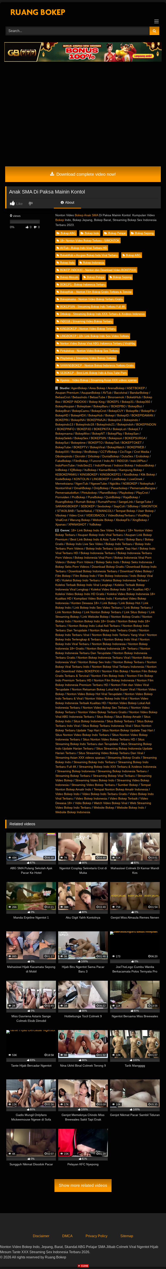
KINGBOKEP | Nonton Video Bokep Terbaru (87, 328)
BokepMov (82, 433)
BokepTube (63, 447)
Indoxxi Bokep (123, 465)
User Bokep (146, 511)
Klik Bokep (148, 474)
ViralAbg (143, 515)
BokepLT (134, 429)
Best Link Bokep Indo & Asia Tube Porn (97, 539)
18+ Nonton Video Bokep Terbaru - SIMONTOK (89, 240)
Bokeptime (78, 442)
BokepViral (97, 447)
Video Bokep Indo (67, 794)
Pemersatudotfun (67, 492)
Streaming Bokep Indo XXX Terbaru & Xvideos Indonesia (117, 766)
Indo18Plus (138, 461)
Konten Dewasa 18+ (85, 603)
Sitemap (126, 1236)
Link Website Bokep (95, 616)
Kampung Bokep (130, 470)
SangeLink (125, 501)
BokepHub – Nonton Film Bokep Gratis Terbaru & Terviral (96, 291)
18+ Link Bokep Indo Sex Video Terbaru (98, 530)
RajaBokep (130, 497)
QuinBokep (113, 497)
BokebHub (134, 397)
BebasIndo (79, 397)
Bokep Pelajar (117, 233)
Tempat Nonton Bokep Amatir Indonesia (121, 789)
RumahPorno (107, 501)
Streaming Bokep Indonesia (76, 771)
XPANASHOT (77, 524)
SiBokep (133, 506)
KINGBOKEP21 (110, 474)
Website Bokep (103, 520)
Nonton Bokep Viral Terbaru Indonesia (118, 666)
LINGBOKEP (100, 479)
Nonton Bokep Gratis (125, 616)
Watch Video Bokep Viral (110, 803)
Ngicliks (115, 483)
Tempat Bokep (125, 511)
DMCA (67, 1236)
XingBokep (139, 520)
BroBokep (91, 451)
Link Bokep (109, 603)
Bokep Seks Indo (107, 562)
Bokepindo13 (64, 424)
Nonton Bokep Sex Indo (94, 662)
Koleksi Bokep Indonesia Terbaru (124, 580)
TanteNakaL (84, 511)
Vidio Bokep (83, 803)
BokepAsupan (64, 406)
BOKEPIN (62, 420)
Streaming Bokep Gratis (123, 757)
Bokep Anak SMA (86, 215)
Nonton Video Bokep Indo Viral (106, 698)
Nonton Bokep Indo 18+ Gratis (94, 621)
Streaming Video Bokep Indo (94, 780)
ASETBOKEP (136, 388)
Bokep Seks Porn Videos (72, 566)
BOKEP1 (113, 401)
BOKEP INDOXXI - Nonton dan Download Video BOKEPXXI (98, 270)
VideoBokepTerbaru (121, 515)
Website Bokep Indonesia (72, 812)
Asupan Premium (67, 392)
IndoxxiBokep (145, 465)
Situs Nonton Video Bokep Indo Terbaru (82, 735)
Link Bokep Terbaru (137, 607)
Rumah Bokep (85, 501)
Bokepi (110, 415)
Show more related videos (83, 1185)
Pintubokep (89, 492)
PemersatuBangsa (142, 488)
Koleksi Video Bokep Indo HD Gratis (79, 594)
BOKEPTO (95, 442)
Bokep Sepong (144, 233)
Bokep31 (128, 401)
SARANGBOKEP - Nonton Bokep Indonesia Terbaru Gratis (97, 365)
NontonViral (63, 488)
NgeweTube (99, 483)
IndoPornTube (65, 465)
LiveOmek (135, 479)
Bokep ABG (68, 233)
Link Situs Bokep (135, 612)
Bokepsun (115, 438)
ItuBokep (90, 470)
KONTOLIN (81, 479)
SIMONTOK (149, 506)
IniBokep (61, 470)
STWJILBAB (65, 511)
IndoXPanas (103, 465)
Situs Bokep (105, 716)
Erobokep (142, 456)
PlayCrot (142, 492)
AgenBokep (79, 388)
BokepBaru (101, 406)
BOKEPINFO (66, 429)
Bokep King (97, 401)
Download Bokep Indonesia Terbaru (93, 571)
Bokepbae (84, 406)
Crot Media (141, 451)
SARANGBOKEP (66, 506)
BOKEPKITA (102, 429)
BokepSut (62, 442)
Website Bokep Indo (130, 807)
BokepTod (112, 442)
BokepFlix (148, 411)
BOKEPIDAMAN (142, 415)
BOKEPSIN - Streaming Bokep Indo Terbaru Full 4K (92, 306)
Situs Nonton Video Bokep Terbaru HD (109, 739)
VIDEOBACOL (95, 515)
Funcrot (96, 461)
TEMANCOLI (104, 511)
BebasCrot (62, 397)
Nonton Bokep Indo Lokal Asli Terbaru (94, 625)
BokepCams (80, 411)
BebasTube (97, 397)
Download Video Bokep (136, 571)
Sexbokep (104, 506)
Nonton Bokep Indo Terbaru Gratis (113, 630)
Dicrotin (80, 456)
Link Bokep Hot (129, 603)
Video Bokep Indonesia (91, 798)
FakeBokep (63, 461)
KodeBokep (63, 479)
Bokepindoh (125, 424)
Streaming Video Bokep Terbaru (93, 785)
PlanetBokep (108, 492)
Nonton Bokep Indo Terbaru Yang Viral (118, 635)
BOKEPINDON (146, 424)
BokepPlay (115, 433)
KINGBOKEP (88, 474)
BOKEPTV (80, 447)
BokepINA (78, 420)
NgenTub (81, 483)
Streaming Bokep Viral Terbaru (114, 775)
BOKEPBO (118, 406)
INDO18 (122, 461)
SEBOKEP (88, 506)
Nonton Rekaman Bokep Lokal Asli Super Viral (103, 689)
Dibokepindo (63, 456)
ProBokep (78, 497)
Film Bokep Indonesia (113, 575)
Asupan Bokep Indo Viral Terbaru (100, 535)
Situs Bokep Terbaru (120, 721)
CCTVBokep (108, 451)
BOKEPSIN (98, 438)
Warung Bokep (80, 520)
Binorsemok (116, 397)
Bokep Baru (134, 539)
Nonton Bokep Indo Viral (120, 639)
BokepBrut (62, 411)
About (69, 202)
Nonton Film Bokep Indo (107, 675)
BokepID (123, 415)
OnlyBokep (101, 488)
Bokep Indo (92, 233)
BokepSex (81, 438)
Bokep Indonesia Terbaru (98, 553)
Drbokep (94, 456)
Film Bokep (63, 575)
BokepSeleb (63, 438)
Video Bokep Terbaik (124, 798)
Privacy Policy (96, 1236)
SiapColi (119, 506)
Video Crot (76, 515)
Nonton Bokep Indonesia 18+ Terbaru (112, 648)
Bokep (59, 220)
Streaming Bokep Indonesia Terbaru (122, 771)
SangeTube (143, 501)
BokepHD (61, 415)
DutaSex (127, 456)
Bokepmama (64, 433)
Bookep (76, 451)
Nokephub (147, 483)
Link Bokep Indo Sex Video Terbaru (97, 607)
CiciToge (125, 451)
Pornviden (62, 497)
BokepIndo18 (85, 424)
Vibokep (60, 515)
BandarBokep (139, 392)
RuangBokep (64, 501)
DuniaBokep (110, 456)
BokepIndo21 (106, 424)
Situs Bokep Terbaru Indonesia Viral (106, 725)
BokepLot (119, 429)
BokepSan (132, 433)
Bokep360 (143, 401)
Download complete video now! (85, 174)
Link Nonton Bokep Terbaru (102, 612)
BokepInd (114, 420)
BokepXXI (62, 451)
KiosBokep (131, 474)
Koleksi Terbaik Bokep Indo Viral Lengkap (83, 585)
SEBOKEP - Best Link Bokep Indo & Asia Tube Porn (93, 372)
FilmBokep (80, 461)
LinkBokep (119, 479)
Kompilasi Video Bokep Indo (93, 598)
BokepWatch (115, 447)
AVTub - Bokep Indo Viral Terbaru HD (83, 248)
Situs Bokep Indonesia (88, 721)
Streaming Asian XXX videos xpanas (80, 757)
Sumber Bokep (128, 785)
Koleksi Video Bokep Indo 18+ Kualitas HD (120, 589)
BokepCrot (98, 411)
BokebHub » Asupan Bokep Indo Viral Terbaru (88, 255)
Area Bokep (97, 388)
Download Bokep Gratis (108, 566)
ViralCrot (61, 520)
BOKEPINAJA (96, 420)
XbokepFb (123, 520)
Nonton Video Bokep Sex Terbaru (105, 707)
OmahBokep (82, 488)
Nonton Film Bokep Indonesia (114, 680)
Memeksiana (64, 483)
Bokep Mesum (69, 277)
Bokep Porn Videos (80, 562)
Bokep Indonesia (93, 262)
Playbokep (126, 492)
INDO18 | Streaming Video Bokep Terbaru (86, 321)
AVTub (107, 392)
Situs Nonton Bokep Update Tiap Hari (127, 730)
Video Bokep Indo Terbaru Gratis (104, 794)
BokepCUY (116, 411)
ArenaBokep (116, 388)
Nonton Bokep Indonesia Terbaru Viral (104, 657)
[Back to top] (152, 1256)
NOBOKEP (130, 483)
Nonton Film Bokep (115, 671)
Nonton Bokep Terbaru (128, 662)
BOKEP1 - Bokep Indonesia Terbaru (82, 284)
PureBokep (95, 497)
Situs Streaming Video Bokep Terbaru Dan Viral (110, 753)
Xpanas (60, 524)
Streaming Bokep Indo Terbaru (94, 762)
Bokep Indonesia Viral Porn (93, 557)
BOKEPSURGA (135, 438)
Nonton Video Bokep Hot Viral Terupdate (94, 694)
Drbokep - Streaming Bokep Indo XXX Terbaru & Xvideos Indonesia (102, 314)
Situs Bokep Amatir (128, 716)
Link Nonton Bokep (68, 612)
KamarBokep (108, 470)
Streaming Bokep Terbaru (72, 775)
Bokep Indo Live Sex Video (84, 544)
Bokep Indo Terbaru (118, 544)
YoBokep (95, 524)
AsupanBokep (90, 392)
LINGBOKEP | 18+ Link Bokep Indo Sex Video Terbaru (94, 336)
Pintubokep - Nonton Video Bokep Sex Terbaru (89, 350)
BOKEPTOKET (131, 442)
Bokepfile (132, 411)
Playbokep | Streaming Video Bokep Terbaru (87, 358)
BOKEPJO (84, 429)
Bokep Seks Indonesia (137, 562)
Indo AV (109, 461)
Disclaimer (41, 1236)
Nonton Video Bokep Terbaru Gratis (102, 712)
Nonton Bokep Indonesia (109, 644)
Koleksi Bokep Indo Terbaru (81, 580)
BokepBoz (135, 406)
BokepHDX (78, 415)
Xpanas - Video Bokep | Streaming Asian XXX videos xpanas (98, 380)
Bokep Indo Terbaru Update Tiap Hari (111, 548)
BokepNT (98, 433)
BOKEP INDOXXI (74, 401)
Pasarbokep (119, 488)
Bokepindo (131, 420)
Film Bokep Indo (84, 575)
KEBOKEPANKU (66, 474)
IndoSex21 (84, 465)
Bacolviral (120, 392)
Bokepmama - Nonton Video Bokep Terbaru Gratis (91, 299)
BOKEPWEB (135, 447)
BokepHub (95, 415)
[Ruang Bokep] (83, 13)
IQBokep (76, 470)
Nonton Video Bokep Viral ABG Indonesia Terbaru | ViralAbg (97, 343)
